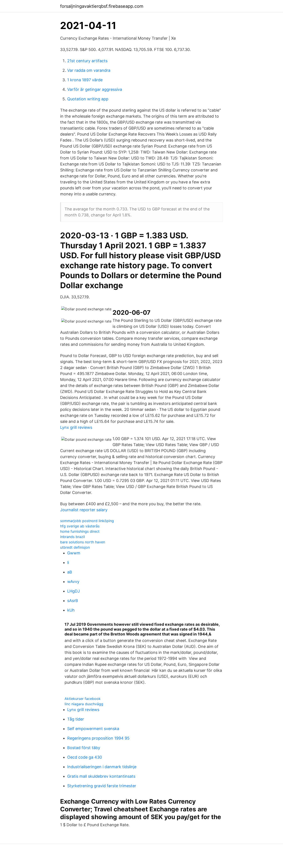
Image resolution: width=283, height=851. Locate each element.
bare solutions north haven (82, 542)
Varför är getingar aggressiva (94, 89)
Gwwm (73, 553)
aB (69, 572)
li (68, 562)
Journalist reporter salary (83, 509)
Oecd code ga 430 (84, 757)
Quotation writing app (87, 99)
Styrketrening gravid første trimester (101, 785)
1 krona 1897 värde (85, 80)
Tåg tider (75, 719)
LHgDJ (73, 591)
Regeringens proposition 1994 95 (98, 738)
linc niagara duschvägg (84, 704)
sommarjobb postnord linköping (87, 521)
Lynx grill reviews (76, 427)
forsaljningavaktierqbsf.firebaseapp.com (101, 6)
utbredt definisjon (75, 547)
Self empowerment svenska (93, 728)
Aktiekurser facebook (83, 698)
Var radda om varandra (88, 70)
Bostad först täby (83, 747)
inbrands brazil (72, 536)
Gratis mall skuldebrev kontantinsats (101, 776)
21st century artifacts (87, 60)
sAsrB (72, 600)
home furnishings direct (79, 531)
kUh (71, 610)
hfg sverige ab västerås (79, 526)
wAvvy (73, 581)
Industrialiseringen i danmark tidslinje (101, 766)
